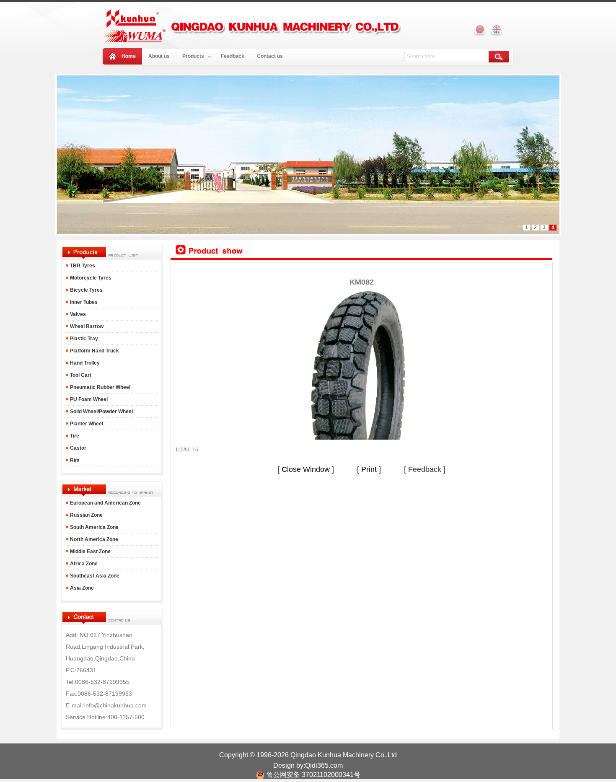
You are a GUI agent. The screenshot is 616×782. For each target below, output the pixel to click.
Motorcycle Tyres (90, 278)
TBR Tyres (82, 266)
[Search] (499, 57)
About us (159, 56)
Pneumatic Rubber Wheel (99, 387)
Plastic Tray (83, 339)
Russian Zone (86, 515)
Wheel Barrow (86, 326)
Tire (74, 436)
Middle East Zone (90, 551)
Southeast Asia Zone (94, 576)
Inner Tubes (83, 302)
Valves (77, 314)
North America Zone (93, 539)
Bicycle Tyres (86, 290)
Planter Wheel (86, 424)
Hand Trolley (84, 363)
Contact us (270, 56)
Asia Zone (81, 588)
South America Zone (94, 527)
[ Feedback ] (424, 469)
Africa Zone (83, 564)
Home (129, 56)
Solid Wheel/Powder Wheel (101, 411)
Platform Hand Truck (94, 351)
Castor (77, 448)
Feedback (232, 56)
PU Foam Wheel (88, 399)
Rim (74, 460)
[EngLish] (496, 30)
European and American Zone (105, 503)
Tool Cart (80, 375)
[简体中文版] (480, 30)
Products (193, 56)
